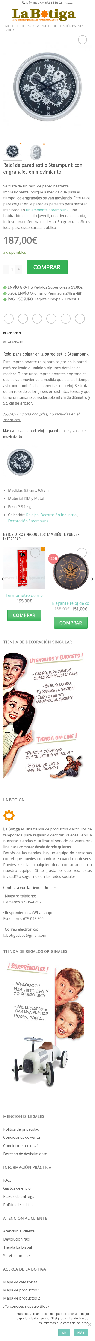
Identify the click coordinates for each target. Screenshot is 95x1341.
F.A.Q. (7, 1180)
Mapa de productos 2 (21, 1298)
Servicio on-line (16, 1255)
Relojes (32, 514)
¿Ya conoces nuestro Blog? (26, 1306)
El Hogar (24, 26)
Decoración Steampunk (28, 520)
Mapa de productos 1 (21, 1290)
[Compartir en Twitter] (37, 319)
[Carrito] (89, 15)
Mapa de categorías (20, 1282)
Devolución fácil (16, 1239)
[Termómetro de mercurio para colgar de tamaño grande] (24, 568)
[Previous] (11, 86)
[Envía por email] (51, 319)
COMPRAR (47, 267)
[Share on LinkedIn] (80, 319)
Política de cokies (18, 1204)
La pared (42, 26)
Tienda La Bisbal (17, 1247)
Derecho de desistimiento (25, 1153)
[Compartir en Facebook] (23, 319)
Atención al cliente (19, 1231)
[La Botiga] (44, 15)
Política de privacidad (21, 1129)
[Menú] (6, 14)
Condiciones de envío (21, 1145)
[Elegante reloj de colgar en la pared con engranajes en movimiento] (71, 572)
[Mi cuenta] (81, 15)
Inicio (9, 26)
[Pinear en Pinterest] (66, 319)
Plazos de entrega (18, 1196)
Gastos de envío (17, 1188)
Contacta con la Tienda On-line (29, 887)
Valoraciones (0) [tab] (15, 342)
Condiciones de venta (21, 1137)
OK (64, 1332)
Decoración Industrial (58, 514)
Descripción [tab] (12, 333)
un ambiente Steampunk (47, 209)
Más (80, 1332)
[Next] (84, 86)
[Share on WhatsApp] (9, 319)
